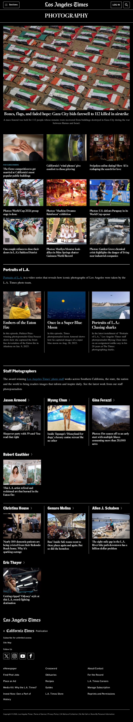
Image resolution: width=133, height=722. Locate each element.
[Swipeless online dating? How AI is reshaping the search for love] (110, 147)
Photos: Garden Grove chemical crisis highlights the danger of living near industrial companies (109, 252)
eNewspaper (10, 668)
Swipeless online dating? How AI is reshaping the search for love (109, 167)
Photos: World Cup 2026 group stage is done (20, 212)
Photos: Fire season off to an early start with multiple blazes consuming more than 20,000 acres (110, 439)
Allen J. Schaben (105, 508)
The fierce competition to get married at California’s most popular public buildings (19, 172)
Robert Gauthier (16, 454)
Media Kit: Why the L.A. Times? (20, 687)
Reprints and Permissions (101, 694)
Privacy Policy (53, 714)
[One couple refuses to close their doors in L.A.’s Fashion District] (23, 231)
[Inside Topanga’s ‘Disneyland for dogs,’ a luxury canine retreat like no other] (66, 418)
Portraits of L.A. (13, 277)
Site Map (7, 643)
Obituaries (50, 675)
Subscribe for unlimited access (17, 638)
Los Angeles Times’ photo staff (45, 379)
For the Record (95, 675)
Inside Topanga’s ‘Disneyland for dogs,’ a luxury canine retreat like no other (66, 437)
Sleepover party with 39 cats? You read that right (21, 435)
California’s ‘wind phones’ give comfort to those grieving (64, 167)
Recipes (49, 681)
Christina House (16, 508)
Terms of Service (40, 714)
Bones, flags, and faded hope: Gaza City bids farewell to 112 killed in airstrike (66, 114)
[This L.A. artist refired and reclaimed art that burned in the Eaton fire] (22, 472)
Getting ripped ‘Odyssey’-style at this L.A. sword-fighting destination (21, 599)
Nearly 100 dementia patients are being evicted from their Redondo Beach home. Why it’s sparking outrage (22, 547)
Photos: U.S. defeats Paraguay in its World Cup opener (109, 212)
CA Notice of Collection (69, 714)
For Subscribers (11, 165)
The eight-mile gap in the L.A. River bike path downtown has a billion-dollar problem (109, 545)
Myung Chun (57, 400)
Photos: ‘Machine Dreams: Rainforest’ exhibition (61, 212)
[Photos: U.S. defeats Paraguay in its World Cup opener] (110, 192)
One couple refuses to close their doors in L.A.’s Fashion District (21, 251)
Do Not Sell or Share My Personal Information (97, 714)
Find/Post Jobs (11, 675)
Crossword (51, 668)
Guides (49, 687)
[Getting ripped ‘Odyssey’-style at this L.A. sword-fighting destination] (22, 580)
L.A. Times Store (54, 694)
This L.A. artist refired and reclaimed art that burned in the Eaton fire (20, 491)
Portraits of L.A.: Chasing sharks (106, 325)
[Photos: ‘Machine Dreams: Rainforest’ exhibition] (67, 192)
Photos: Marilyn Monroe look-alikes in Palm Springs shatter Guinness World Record (64, 252)
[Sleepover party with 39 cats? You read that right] (22, 418)
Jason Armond (14, 400)
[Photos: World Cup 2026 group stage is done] (23, 192)
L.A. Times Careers (98, 681)
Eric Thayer (12, 562)
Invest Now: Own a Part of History (17, 697)
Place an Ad (9, 681)
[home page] (66, 4)
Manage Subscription (99, 687)
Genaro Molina (59, 508)
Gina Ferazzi (101, 400)
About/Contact (95, 668)
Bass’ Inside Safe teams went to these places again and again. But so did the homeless (65, 545)
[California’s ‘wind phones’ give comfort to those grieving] (67, 147)
